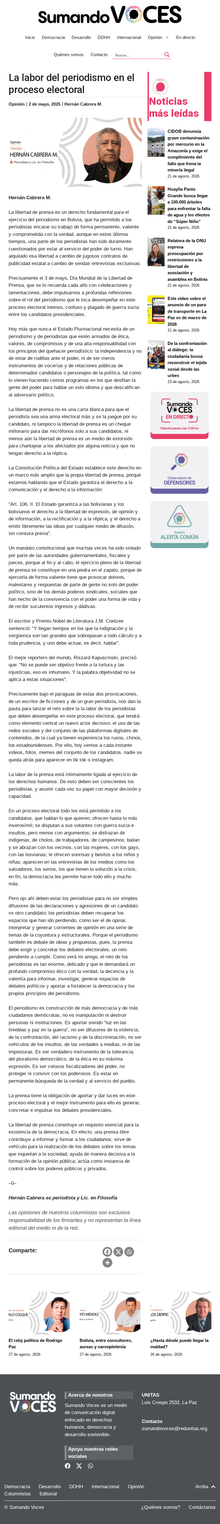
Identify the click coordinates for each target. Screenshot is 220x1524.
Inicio (30, 37)
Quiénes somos (69, 54)
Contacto (99, 54)
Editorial (48, 1494)
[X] (118, 1252)
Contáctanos (202, 1507)
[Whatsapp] (129, 1252)
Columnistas (17, 1494)
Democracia (53, 37)
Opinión (155, 37)
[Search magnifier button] (167, 55)
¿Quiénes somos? (160, 1507)
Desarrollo (81, 37)
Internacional (129, 37)
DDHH (104, 37)
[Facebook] (107, 1252)
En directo (185, 37)
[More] (107, 1263)
